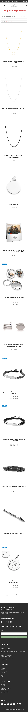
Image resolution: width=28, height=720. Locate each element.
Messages (3, 685)
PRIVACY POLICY (5, 652)
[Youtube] (8, 622)
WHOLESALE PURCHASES (7, 658)
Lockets (3, 672)
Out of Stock (15, 138)
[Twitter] (6, 622)
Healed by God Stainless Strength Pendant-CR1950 (14, 581)
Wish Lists (3, 689)
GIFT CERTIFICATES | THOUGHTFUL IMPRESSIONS (13, 651)
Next (25, 594)
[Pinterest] (4, 622)
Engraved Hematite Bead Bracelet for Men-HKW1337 (14, 392)
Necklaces (4, 674)
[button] (14, 17)
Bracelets (4, 667)
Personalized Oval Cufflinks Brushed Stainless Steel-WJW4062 (14, 345)
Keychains (4, 671)
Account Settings (5, 692)
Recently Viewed (5, 691)
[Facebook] (1, 622)
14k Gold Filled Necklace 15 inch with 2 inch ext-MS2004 (14, 62)
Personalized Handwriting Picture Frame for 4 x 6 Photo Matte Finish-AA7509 (14, 251)
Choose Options (15, 43)
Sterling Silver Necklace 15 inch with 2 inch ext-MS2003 (14, 109)
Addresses (4, 687)
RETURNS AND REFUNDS (7, 654)
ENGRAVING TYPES (5, 649)
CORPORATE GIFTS (5, 647)
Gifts (2, 669)
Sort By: (3, 21)
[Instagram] (11, 622)
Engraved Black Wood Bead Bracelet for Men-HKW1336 (14, 440)
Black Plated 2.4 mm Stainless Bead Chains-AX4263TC (14, 156)
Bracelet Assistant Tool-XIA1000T (14, 533)
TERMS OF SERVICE (5, 656)
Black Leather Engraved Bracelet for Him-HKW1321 (14, 487)
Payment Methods (6, 688)
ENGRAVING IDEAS (5, 648)
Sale (2, 678)
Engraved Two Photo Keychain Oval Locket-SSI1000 (14, 298)
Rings (2, 675)
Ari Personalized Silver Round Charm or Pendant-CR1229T (14, 203)
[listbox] (10, 21)
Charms (3, 668)
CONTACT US (4, 659)
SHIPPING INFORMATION (7, 655)
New (2, 676)
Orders (3, 684)
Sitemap (3, 660)
